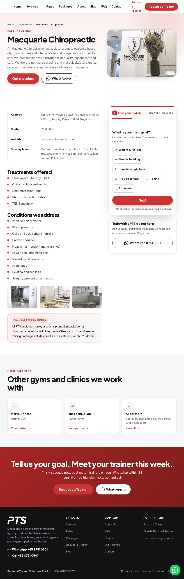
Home (17, 6)
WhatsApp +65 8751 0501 (30, 549)
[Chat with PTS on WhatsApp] (175, 570)
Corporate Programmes (158, 538)
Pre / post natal (129, 178)
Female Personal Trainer (158, 531)
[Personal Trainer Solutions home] (34, 520)
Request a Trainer (161, 6)
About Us (110, 524)
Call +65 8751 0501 (25, 555)
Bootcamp (126, 188)
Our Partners (25, 24)
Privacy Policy (129, 571)
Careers (110, 551)
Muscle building (129, 159)
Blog (93, 6)
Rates (50, 6)
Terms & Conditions (152, 571)
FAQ (104, 6)
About (81, 6)
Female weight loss (132, 169)
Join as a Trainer (153, 524)
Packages (65, 6)
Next (143, 200)
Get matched (23, 78)
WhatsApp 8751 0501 (145, 243)
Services (32, 6)
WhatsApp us (62, 78)
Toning (154, 178)
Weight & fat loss (130, 149)
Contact (117, 6)
